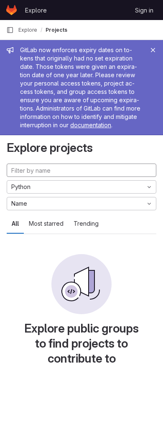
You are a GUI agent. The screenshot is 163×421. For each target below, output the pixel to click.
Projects (56, 30)
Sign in (144, 10)
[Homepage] (11, 10)
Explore (36, 10)
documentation (90, 125)
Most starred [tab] (46, 223)
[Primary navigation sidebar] (10, 30)
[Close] (153, 50)
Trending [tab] (86, 223)
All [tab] (15, 223)
